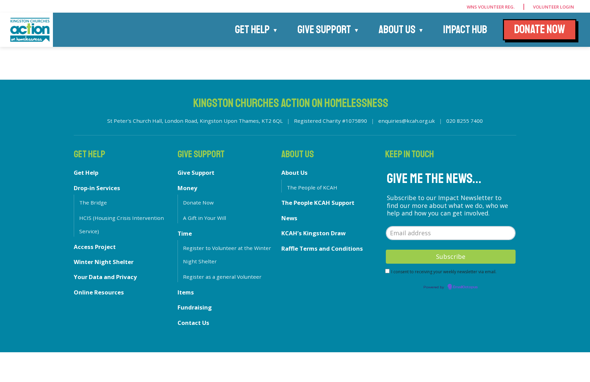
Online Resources (99, 292)
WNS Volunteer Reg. (491, 7)
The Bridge (93, 202)
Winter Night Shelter (104, 262)
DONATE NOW (539, 29)
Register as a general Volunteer (222, 276)
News (289, 218)
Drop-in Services (97, 188)
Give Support (324, 30)
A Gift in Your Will (204, 217)
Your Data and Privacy (105, 277)
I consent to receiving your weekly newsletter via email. (443, 272)
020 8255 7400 (464, 120)
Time (185, 233)
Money (187, 188)
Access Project (95, 247)
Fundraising (195, 307)
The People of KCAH (312, 187)
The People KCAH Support (317, 203)
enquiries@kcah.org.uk (406, 120)
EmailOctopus (465, 287)
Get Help (252, 30)
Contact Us (193, 323)
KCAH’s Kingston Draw (313, 233)
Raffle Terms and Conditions (322, 248)
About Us (397, 30)
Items (186, 292)
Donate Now (198, 202)
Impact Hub (465, 30)
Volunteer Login (553, 7)
